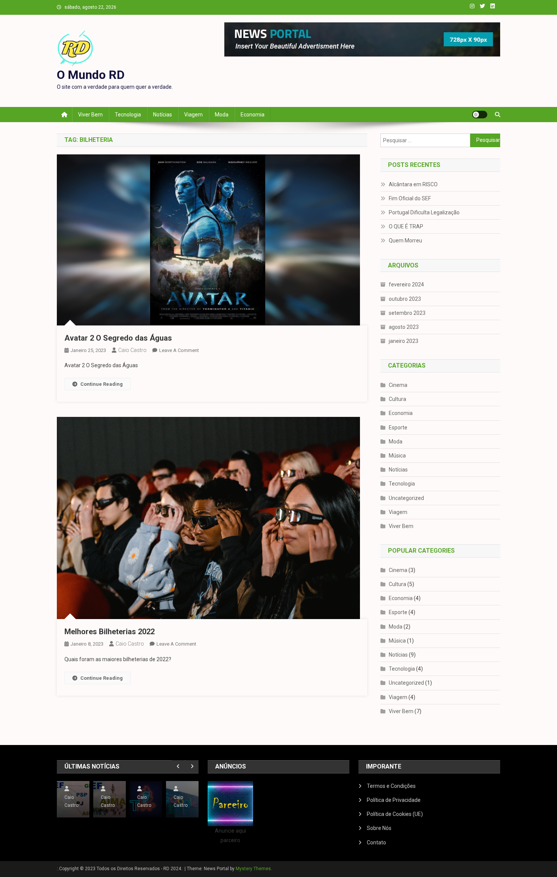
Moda (221, 115)
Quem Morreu (405, 240)
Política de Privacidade (394, 800)
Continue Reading (101, 384)
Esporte (398, 427)
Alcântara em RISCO (413, 184)
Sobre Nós (379, 828)
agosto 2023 (404, 327)
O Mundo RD (91, 75)
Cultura (397, 399)
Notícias (162, 115)
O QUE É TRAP (406, 226)
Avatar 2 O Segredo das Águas (118, 338)
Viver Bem (90, 115)
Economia (252, 115)
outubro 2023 (405, 299)
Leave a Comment (179, 350)
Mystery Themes (253, 868)
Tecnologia (128, 115)
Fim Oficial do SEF (410, 198)
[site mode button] (479, 114)
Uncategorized (406, 498)
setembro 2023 (407, 313)
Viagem (193, 115)
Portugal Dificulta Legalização (424, 212)
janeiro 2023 (403, 341)
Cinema (398, 385)
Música (397, 456)
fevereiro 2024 (406, 284)
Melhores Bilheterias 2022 (109, 631)
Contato (376, 842)
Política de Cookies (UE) (395, 814)
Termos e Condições (391, 786)
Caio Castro (132, 350)
